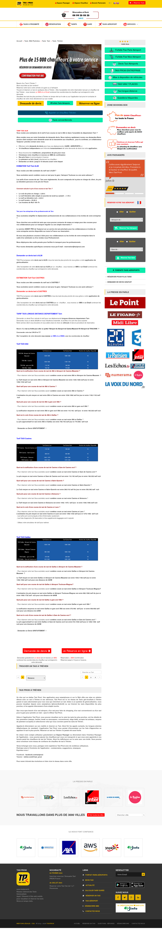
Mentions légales (24, 923)
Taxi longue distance (127, 90)
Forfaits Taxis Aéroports (61, 103)
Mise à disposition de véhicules (127, 77)
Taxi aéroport (91, 901)
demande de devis (36, 146)
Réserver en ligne (89, 103)
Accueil (77, 923)
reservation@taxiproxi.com (74, 246)
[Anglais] (118, 3)
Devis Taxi (89, 880)
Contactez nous (92, 911)
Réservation (55, 24)
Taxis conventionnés (62, 119)
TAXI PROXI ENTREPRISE (127, 70)
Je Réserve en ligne (75, 651)
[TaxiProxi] (23, 885)
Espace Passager (63, 735)
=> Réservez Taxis (137, 3)
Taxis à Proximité (31, 24)
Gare (89, 24)
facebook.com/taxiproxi (34, 754)
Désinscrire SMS (91, 906)
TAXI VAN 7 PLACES (127, 83)
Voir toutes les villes (96, 815)
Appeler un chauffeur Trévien (62, 112)
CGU (33, 923)
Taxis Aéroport (109, 24)
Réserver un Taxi (92, 895)
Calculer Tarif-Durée (94, 890)
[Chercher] (143, 815)
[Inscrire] (143, 874)
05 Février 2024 (56, 873)
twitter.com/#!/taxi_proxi (33, 757)
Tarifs (74, 24)
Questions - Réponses (106, 923)
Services (131, 24)
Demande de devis (30, 103)
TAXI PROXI (50, 923)
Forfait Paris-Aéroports (96, 875)
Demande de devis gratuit (119, 282)
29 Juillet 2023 (56, 883)
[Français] (115, 3)
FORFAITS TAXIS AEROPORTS (127, 270)
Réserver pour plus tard (119, 276)
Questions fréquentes (127, 97)
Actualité (89, 885)
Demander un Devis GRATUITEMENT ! (32, 428)
